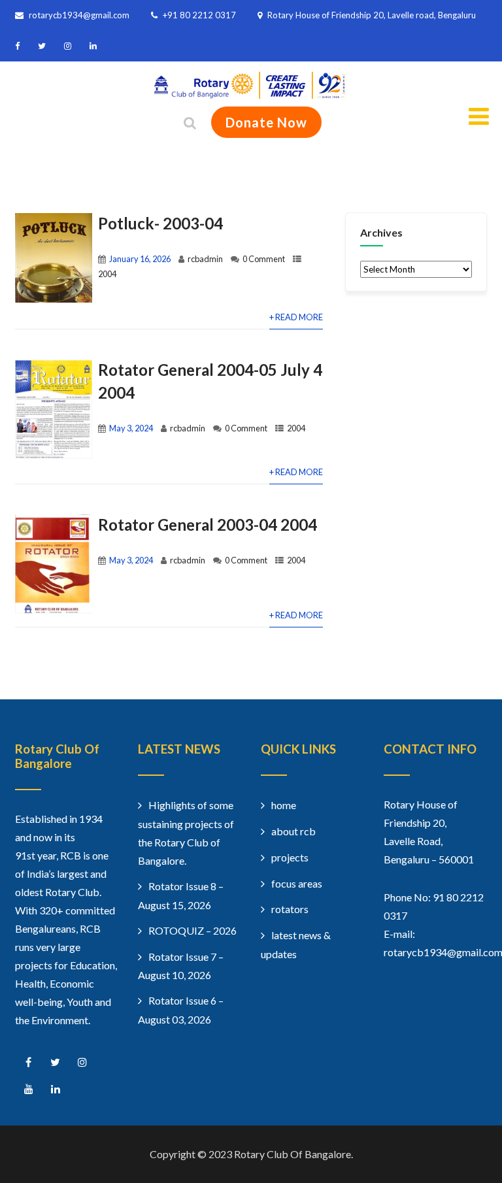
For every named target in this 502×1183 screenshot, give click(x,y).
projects (290, 857)
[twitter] (42, 46)
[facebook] (17, 46)
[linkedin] (93, 46)
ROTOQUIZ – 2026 (192, 930)
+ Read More (296, 317)
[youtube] (28, 1089)
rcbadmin (205, 259)
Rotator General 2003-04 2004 (207, 524)
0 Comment (264, 259)
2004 (107, 274)
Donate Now (266, 122)
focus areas (296, 883)
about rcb (293, 831)
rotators (290, 909)
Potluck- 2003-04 (160, 223)
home (283, 805)
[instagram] (67, 46)
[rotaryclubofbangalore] (251, 95)
